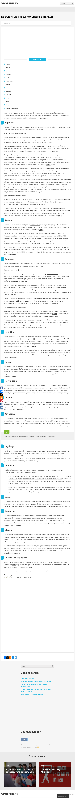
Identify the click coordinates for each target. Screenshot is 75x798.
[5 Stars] (10, 577)
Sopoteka (25, 504)
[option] (20, 774)
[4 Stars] (9, 577)
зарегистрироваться (19, 281)
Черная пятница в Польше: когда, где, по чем (36, 681)
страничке (47, 316)
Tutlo (14, 565)
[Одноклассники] (10, 657)
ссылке (18, 525)
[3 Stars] (7, 577)
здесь (40, 192)
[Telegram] (16, 657)
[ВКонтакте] (5, 657)
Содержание (36, 59)
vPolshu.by (9, 3)
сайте (45, 142)
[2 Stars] (6, 577)
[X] (7, 657)
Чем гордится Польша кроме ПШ (32, 694)
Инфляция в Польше (28, 678)
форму (54, 313)
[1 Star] (5, 577)
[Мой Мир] (13, 657)
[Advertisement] (37, 44)
